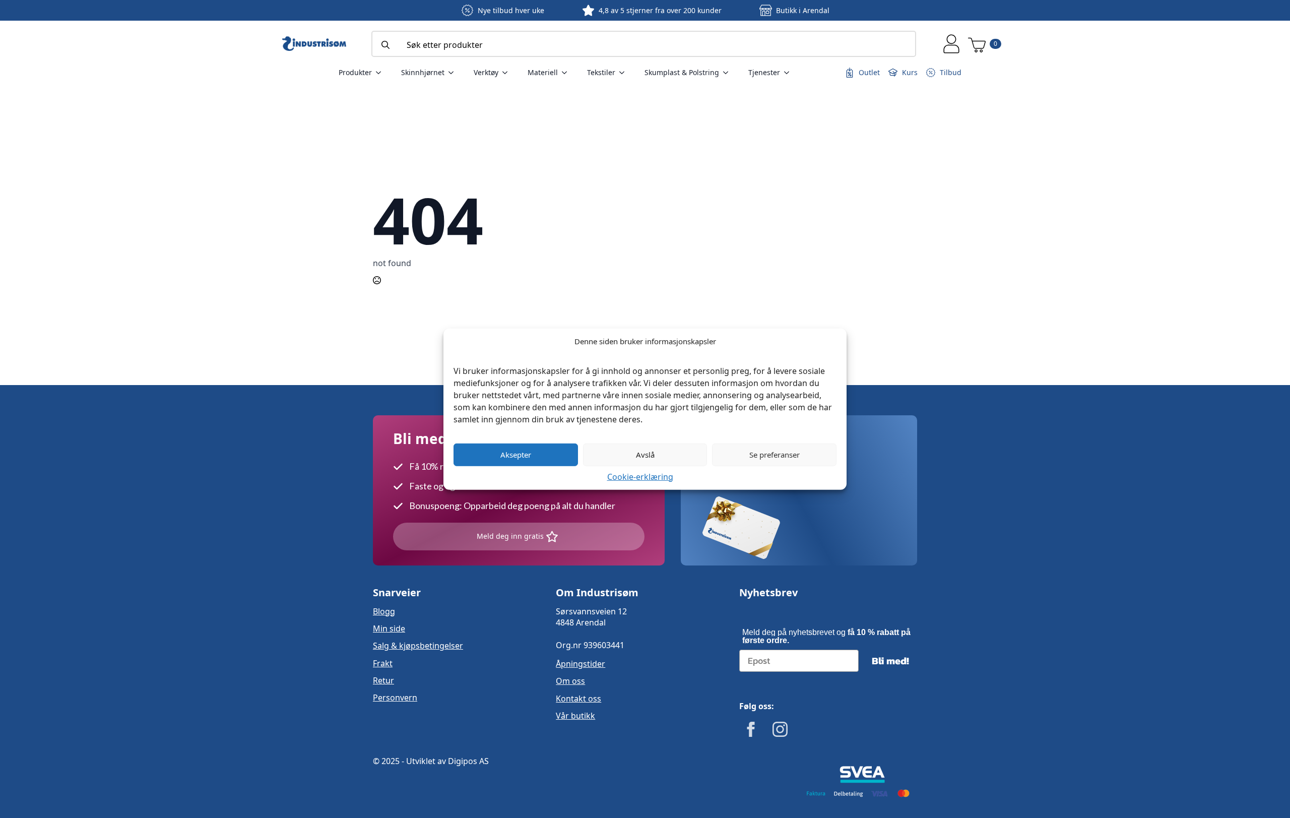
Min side (389, 628)
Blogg (384, 611)
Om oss (570, 680)
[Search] (385, 45)
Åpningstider (580, 663)
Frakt (383, 663)
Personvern (395, 697)
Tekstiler (601, 72)
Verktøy (486, 72)
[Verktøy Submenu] (508, 72)
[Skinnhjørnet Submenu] (454, 72)
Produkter (355, 72)
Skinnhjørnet (422, 72)
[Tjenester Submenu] (789, 72)
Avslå (645, 455)
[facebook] (750, 729)
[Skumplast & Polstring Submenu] (728, 72)
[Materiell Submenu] (567, 72)
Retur (383, 680)
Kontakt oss (578, 698)
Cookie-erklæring (640, 476)
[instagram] (780, 729)
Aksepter (515, 455)
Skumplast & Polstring (681, 72)
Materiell (543, 72)
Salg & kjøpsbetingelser (418, 645)
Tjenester (764, 72)
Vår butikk (575, 715)
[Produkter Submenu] (381, 72)
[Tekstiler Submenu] (624, 72)
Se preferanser (774, 455)
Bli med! (890, 660)
